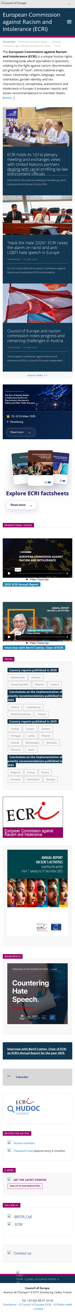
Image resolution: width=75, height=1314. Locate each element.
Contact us (22, 1253)
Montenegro (32, 743)
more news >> (37, 375)
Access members (24, 1143)
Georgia (50, 779)
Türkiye (15, 729)
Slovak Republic (19, 684)
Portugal (16, 736)
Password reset (23, 1151)
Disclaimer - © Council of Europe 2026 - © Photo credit (37, 1305)
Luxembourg (33, 707)
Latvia (31, 736)
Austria (54, 684)
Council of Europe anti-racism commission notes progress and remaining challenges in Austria (36, 335)
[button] (37, 4)
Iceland (15, 707)
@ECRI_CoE (23, 1217)
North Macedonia (21, 714)
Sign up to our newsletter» (25, 1186)
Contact (38, 1309)
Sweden (46, 729)
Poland (42, 714)
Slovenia (16, 750)
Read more (21, 432)
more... (9, 97)
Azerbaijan (33, 779)
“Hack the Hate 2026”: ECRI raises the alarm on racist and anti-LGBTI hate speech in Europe (37, 247)
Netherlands (18, 677)
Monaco (35, 677)
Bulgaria (16, 772)
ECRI (18, 1224)
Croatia (30, 729)
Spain (31, 750)
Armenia (16, 779)
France (31, 772)
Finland (46, 736)
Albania (39, 684)
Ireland (15, 743)
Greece (45, 772)
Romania (52, 743)
